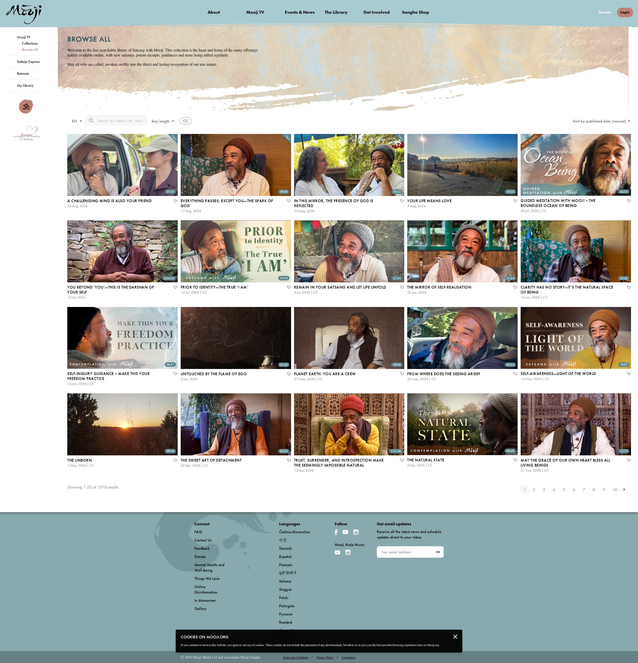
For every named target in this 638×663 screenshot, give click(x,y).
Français (285, 564)
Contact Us (203, 540)
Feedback (202, 548)
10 (615, 489)
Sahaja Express (28, 61)
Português (287, 605)
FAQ (198, 532)
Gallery (200, 608)
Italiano (285, 581)
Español (285, 556)
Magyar (285, 589)
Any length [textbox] (160, 121)
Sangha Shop (415, 12)
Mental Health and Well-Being (209, 567)
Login (625, 12)
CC (185, 120)
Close (455, 637)
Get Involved (376, 12)
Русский (285, 614)
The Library (336, 12)
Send (437, 552)
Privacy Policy (325, 657)
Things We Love (207, 578)
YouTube (345, 532)
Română (285, 622)
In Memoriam (205, 600)
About (214, 12)
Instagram (356, 532)
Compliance (349, 657)
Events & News (300, 12)
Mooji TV (255, 12)
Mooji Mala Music (349, 544)
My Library (25, 85)
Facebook (336, 532)
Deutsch (285, 548)
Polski (283, 597)
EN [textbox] (74, 121)
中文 (283, 540)
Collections (30, 43)
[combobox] (76, 121)
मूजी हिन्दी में (287, 573)
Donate (605, 12)
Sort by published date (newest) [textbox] (599, 121)
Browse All (30, 49)
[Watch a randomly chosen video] (26, 112)
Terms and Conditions (296, 657)
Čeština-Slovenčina (294, 532)
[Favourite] (175, 201)
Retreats (23, 73)
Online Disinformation (205, 589)
